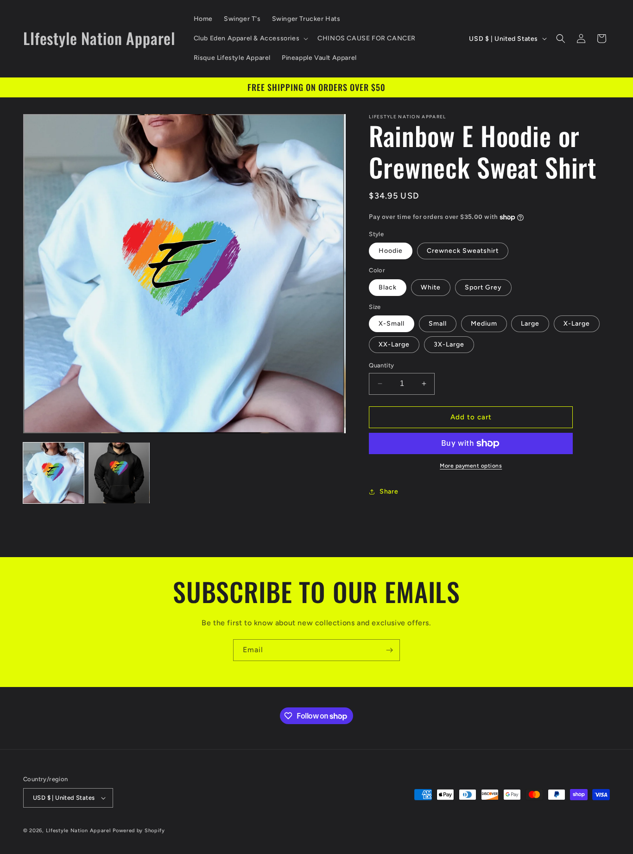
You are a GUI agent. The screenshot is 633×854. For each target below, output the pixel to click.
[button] (250, 38)
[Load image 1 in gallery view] (53, 473)
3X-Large (449, 344)
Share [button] (389, 491)
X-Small (392, 323)
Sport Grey (483, 287)
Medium (484, 323)
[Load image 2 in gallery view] (119, 473)
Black (388, 287)
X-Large (576, 323)
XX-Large (394, 344)
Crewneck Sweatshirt (463, 251)
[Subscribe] (389, 650)
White (431, 287)
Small (438, 323)
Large (530, 323)
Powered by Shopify (139, 831)
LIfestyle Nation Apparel (78, 831)
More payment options (471, 465)
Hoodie (391, 251)
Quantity (381, 365)
